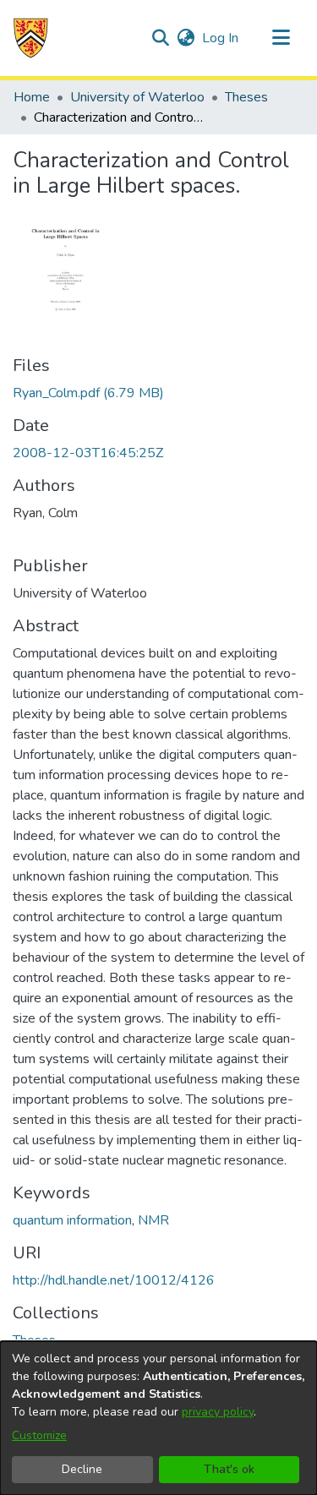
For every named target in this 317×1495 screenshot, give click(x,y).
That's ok (229, 1469)
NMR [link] (153, 1220)
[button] (31, 38)
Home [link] (32, 97)
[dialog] (158, 1418)
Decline (82, 1469)
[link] (88, 393)
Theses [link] (246, 97)
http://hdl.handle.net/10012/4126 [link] (114, 1280)
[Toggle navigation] (280, 38)
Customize (39, 1435)
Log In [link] (221, 38)
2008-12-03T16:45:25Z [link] (88, 453)
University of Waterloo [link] (137, 97)
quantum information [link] (72, 1220)
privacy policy (218, 1412)
